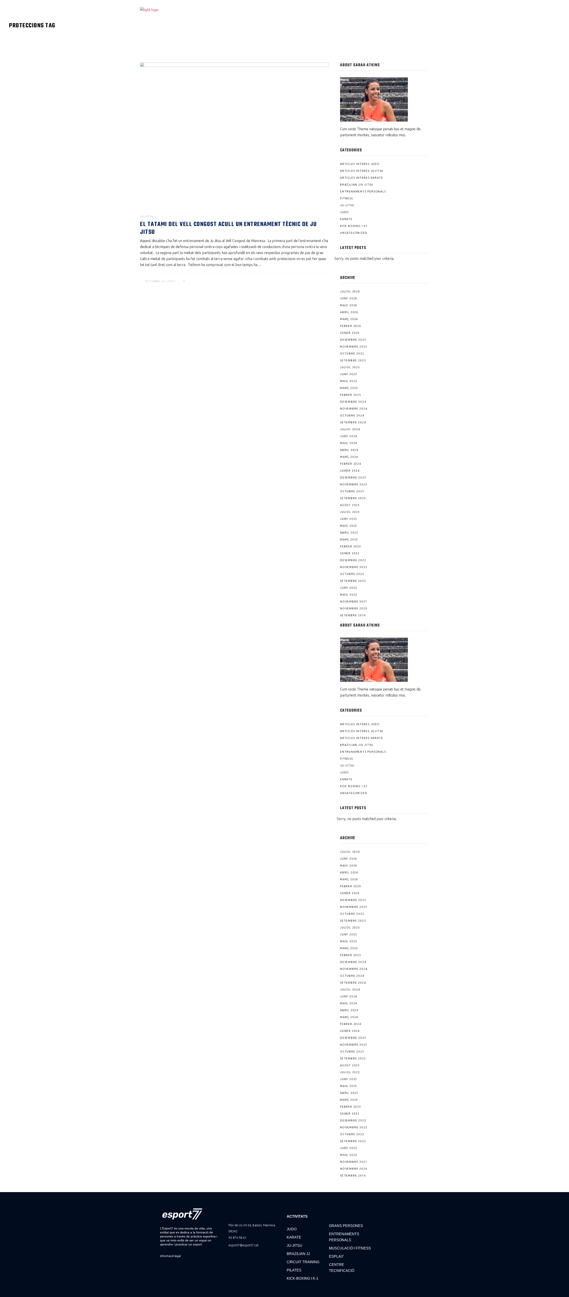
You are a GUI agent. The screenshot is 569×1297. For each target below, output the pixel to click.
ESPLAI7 (336, 1256)
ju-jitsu (147, 216)
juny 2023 (348, 518)
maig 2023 (348, 525)
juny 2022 (348, 587)
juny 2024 (348, 436)
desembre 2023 (353, 477)
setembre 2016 (353, 615)
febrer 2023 (350, 546)
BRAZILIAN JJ (298, 1254)
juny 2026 (348, 298)
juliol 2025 (350, 367)
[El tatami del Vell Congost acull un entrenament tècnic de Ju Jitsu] (234, 133)
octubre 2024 (352, 415)
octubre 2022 (352, 573)
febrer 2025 (350, 394)
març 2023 (349, 539)
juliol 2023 (350, 511)
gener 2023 (350, 553)
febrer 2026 (350, 325)
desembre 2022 (353, 560)
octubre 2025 (352, 353)
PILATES (294, 1270)
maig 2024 (348, 443)
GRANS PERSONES (346, 1226)
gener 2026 (350, 332)
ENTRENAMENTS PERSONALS (344, 1237)
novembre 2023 (353, 484)
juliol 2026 (350, 291)
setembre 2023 (353, 498)
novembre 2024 (353, 408)
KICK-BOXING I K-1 (302, 1278)
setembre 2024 (353, 422)
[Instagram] (401, 1211)
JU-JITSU (294, 1245)
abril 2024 (349, 449)
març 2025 (349, 387)
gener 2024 (350, 470)
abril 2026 (349, 312)
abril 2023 (349, 532)
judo (344, 212)
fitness (346, 198)
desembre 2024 (353, 401)
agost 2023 (350, 505)
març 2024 (349, 456)
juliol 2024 (350, 429)
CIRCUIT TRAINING (303, 1262)
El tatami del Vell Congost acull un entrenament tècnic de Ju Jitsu (228, 228)
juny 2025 (348, 374)
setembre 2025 (353, 360)
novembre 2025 (353, 346)
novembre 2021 (353, 601)
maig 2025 (348, 381)
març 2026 (349, 319)
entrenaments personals (363, 191)
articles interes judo (360, 163)
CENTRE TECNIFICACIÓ (341, 1268)
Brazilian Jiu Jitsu (356, 184)
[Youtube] (391, 1211)
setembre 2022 (353, 580)
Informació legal (170, 1256)
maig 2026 (348, 305)
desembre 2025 (353, 339)
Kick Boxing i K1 (354, 225)
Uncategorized (353, 232)
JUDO (292, 1229)
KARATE (294, 1237)
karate (346, 219)
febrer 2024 (350, 463)
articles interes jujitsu (361, 170)
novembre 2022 (353, 567)
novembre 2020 (353, 608)
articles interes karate (361, 177)
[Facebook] (380, 1211)
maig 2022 (348, 594)
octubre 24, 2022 (160, 281)
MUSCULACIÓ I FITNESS (350, 1248)
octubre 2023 (352, 491)
